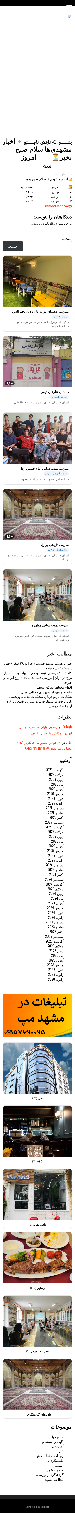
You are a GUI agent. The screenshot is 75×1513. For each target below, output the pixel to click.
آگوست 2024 (54, 884)
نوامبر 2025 (56, 812)
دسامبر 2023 (55, 921)
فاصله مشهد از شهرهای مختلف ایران (46, 691)
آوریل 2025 (56, 845)
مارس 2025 (55, 850)
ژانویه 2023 (56, 974)
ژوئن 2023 (56, 950)
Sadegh (67, 726)
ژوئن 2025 (56, 836)
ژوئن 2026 (56, 779)
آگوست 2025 (55, 826)
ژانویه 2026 (56, 803)
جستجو (67, 238)
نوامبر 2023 (56, 926)
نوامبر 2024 (56, 869)
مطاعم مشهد (54, 1479)
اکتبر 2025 (56, 817)
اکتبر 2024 (56, 874)
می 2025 (57, 841)
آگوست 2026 (55, 769)
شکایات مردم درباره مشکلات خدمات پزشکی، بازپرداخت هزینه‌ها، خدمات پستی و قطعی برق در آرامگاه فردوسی (38, 701)
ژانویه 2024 (56, 917)
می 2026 (57, 784)
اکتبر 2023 (56, 931)
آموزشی (58, 1445)
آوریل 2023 (56, 960)
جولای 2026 (56, 774)
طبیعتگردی (56, 1460)
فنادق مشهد (55, 1469)
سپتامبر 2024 (54, 879)
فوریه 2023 (56, 969)
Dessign (45, 1506)
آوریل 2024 (56, 903)
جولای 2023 (56, 945)
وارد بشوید (37, 223)
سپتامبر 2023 (54, 936)
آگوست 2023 (55, 941)
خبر (61, 1450)
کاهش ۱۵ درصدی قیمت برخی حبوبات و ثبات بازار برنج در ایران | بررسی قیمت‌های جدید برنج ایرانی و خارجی (37, 677)
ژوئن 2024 (56, 893)
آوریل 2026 (56, 788)
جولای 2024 (55, 888)
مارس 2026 (55, 793)
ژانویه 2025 (56, 860)
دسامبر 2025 (55, 807)
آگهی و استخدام (53, 1441)
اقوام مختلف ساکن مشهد (54, 687)
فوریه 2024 (56, 912)
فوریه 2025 (56, 855)
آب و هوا (58, 1436)
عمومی (58, 1465)
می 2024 (57, 898)
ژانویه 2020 (56, 979)
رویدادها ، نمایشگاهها (49, 1455)
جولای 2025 (56, 831)
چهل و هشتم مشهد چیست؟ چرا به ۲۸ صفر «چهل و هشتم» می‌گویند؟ (38, 665)
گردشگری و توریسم (50, 1474)
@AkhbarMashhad (58, 206)
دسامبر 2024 (55, 864)
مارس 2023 (55, 964)
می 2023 (57, 955)
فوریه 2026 (56, 798)
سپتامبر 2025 (54, 822)
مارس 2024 (55, 907)
